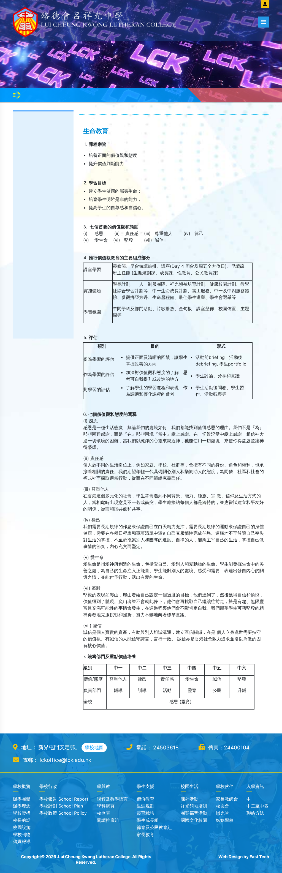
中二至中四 (257, 806)
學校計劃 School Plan (61, 806)
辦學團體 (22, 799)
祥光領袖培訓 (194, 806)
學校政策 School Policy (63, 813)
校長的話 (22, 820)
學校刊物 (22, 834)
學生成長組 (148, 820)
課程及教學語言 (112, 799)
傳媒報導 (22, 841)
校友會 (222, 806)
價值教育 (145, 799)
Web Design (230, 856)
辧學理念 (22, 806)
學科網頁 (106, 806)
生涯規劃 (145, 806)
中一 (250, 799)
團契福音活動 (194, 813)
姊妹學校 (225, 820)
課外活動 (189, 799)
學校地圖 (94, 747)
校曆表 (103, 813)
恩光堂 (222, 813)
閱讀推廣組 (108, 820)
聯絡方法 (255, 813)
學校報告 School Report (63, 799)
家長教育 (145, 834)
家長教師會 (227, 799)
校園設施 (22, 827)
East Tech (259, 856)
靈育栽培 (145, 813)
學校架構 (22, 813)
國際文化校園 (194, 820)
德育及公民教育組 (154, 827)
